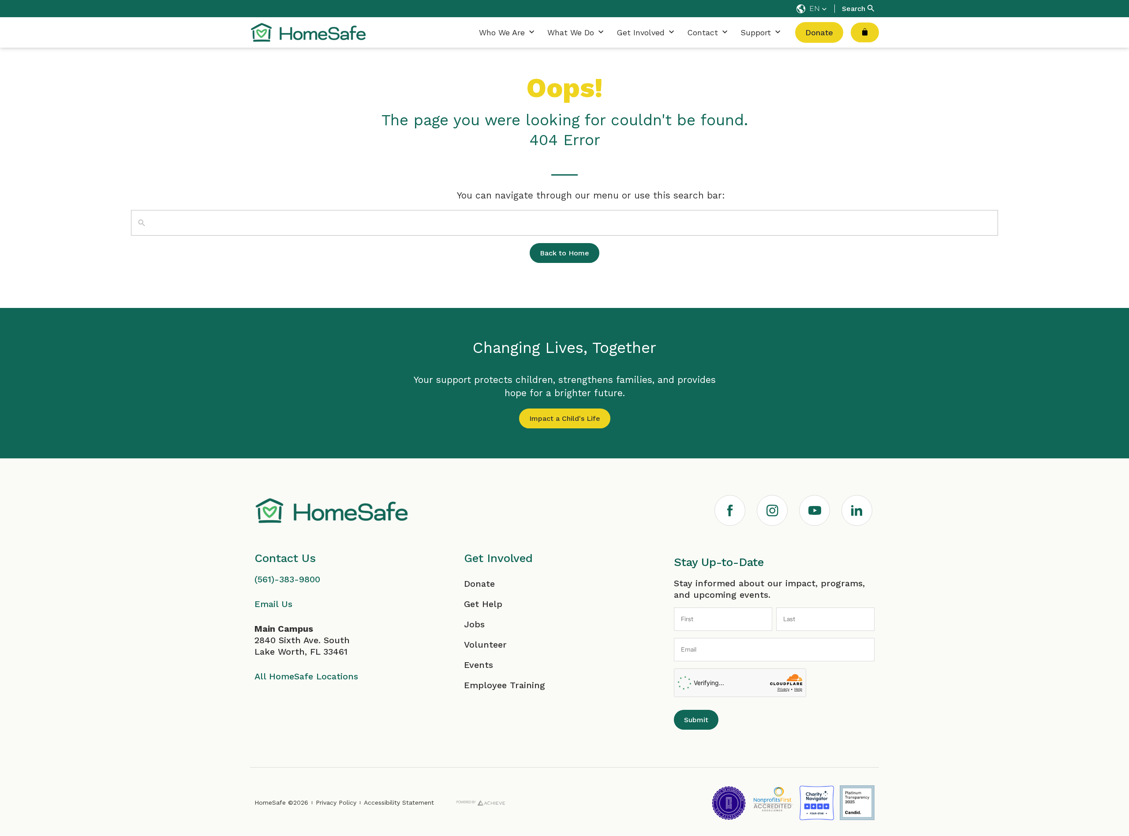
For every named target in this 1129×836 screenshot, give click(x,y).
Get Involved (641, 32)
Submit (696, 720)
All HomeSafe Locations (306, 676)
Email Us (273, 604)
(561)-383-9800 (287, 579)
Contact (702, 32)
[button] (811, 9)
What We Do (570, 32)
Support (755, 32)
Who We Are (502, 32)
